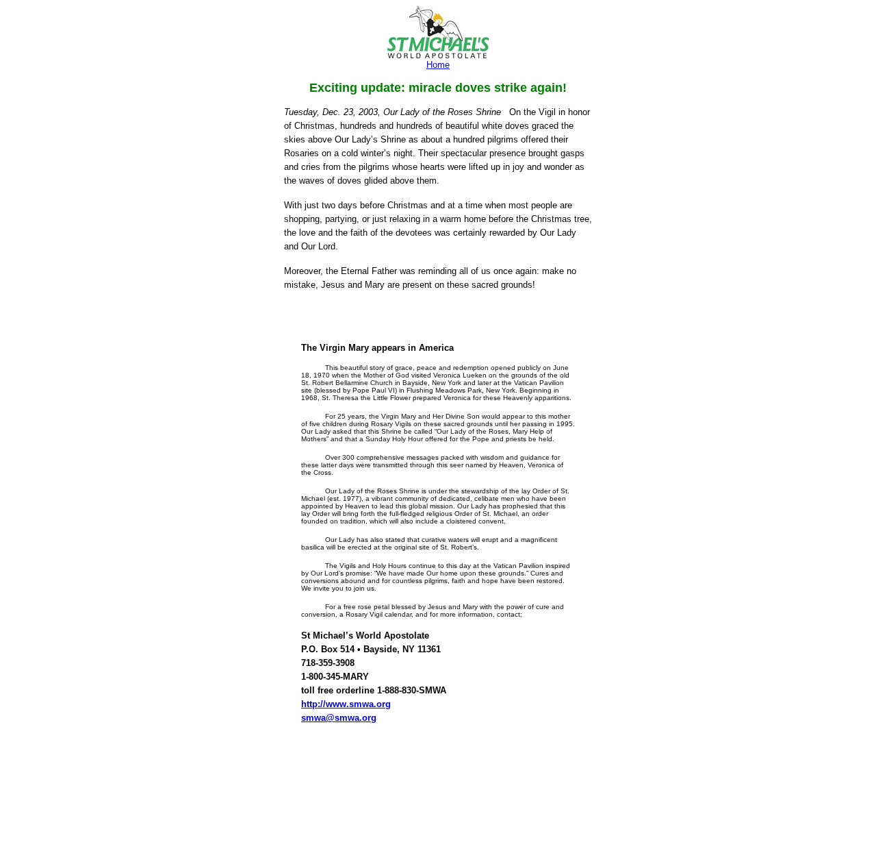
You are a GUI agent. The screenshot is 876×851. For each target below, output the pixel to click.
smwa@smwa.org (338, 718)
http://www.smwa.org (346, 704)
